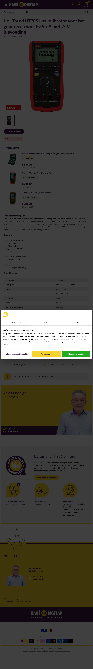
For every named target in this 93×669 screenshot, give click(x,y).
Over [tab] (77, 322)
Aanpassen (45, 354)
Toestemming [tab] (16, 322)
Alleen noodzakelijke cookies (17, 354)
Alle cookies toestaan (76, 354)
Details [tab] (46, 322)
